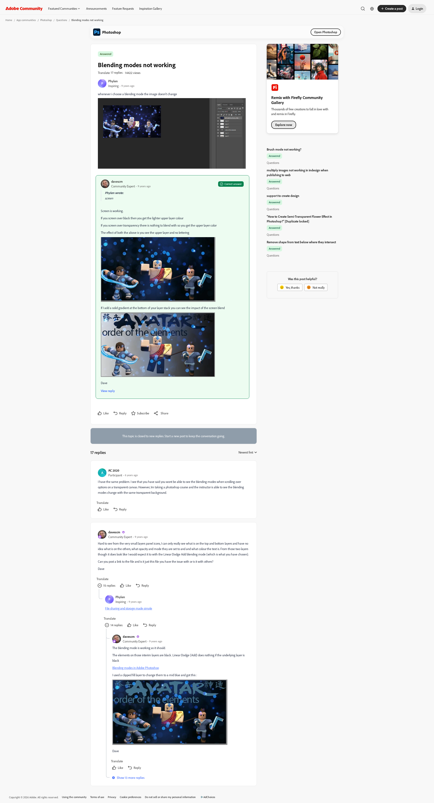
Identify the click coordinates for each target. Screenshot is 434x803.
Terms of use (97, 797)
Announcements (96, 8)
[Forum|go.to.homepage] (24, 8)
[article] (173, 490)
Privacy (112, 797)
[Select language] (372, 8)
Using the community (74, 797)
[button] (391, 8)
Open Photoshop (325, 32)
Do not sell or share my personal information (170, 797)
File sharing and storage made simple (128, 608)
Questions (61, 20)
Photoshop (46, 20)
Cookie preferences (130, 797)
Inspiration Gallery (150, 8)
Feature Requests (123, 8)
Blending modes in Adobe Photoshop (135, 668)
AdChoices (209, 797)
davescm (117, 181)
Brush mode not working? (284, 149)
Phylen (113, 81)
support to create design (283, 196)
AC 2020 (113, 470)
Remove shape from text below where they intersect (301, 242)
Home (8, 20)
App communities (26, 20)
